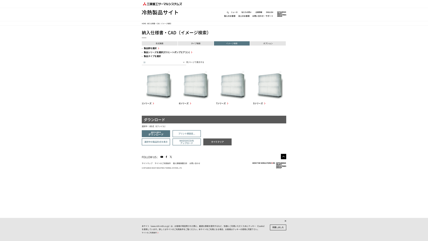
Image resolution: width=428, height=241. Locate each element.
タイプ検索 (196, 43)
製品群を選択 (150, 48)
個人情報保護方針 (180, 163)
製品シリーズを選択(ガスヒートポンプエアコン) (167, 52)
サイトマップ (147, 163)
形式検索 (159, 43)
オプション (268, 43)
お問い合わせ (194, 163)
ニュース (234, 12)
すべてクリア (217, 142)
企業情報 (258, 12)
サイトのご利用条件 (163, 163)
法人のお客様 (244, 16)
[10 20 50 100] (174, 62)
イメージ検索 (232, 43)
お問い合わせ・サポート (262, 16)
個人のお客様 (229, 16)
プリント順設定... (186, 134)
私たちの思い (247, 12)
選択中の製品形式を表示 (156, 142)
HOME (144, 23)
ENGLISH (269, 12)
